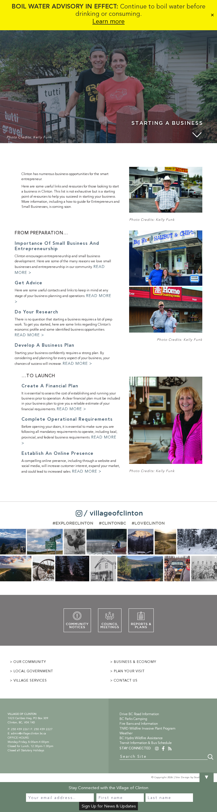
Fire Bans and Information (139, 724)
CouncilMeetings (109, 626)
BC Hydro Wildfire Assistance (141, 738)
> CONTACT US (124, 680)
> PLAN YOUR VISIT (127, 671)
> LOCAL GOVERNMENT (31, 671)
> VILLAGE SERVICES (28, 680)
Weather (126, 733)
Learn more (108, 21)
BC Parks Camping (133, 719)
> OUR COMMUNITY (28, 662)
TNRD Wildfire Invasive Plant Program (147, 728)
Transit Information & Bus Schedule (146, 743)
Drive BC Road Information (139, 714)
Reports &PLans (141, 626)
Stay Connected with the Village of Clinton (108, 787)
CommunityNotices (77, 626)
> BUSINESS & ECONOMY (133, 662)
